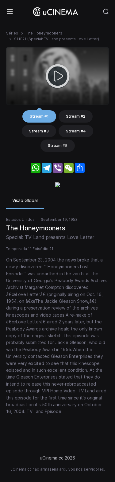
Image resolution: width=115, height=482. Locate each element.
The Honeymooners (44, 33)
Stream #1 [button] (39, 116)
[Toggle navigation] (9, 11)
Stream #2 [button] (75, 116)
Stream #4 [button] (76, 131)
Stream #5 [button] (57, 145)
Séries (12, 33)
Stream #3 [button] (39, 131)
